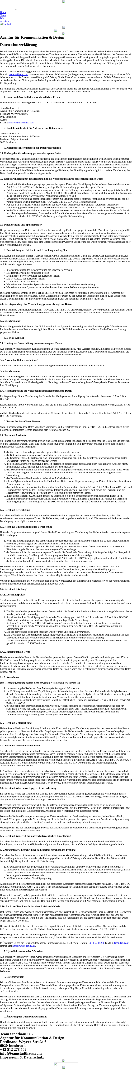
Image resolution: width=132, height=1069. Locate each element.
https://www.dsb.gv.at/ (23, 945)
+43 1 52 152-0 (96, 943)
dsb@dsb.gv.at (120, 943)
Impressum (9, 1057)
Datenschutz (34, 1057)
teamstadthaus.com (18, 74)
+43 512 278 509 (13, 1049)
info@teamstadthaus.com (21, 122)
